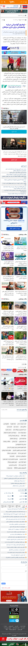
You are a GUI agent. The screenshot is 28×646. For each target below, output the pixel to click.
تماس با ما (23, 628)
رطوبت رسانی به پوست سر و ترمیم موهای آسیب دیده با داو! (14, 184)
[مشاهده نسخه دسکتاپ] (2, 2)
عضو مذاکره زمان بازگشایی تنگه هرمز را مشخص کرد (15, 557)
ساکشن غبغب (23, 427)
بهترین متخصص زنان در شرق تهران (10, 459)
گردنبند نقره (9, 427)
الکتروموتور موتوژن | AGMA (20, 468)
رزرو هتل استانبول (14, 438)
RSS (7, 629)
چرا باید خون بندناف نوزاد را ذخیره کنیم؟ (18, 172)
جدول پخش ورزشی (7, 502)
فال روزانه (10, 499)
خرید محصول (14, 160)
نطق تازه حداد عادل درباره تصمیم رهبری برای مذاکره (15, 519)
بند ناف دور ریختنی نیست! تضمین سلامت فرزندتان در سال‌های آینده (15, 191)
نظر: (26, 571)
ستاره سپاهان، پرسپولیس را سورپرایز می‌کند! (15, 476)
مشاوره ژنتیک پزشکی (6, 450)
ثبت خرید (14, 132)
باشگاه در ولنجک (6, 441)
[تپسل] (2, 108)
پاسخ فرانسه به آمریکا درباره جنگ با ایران (17, 527)
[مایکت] (14, 621)
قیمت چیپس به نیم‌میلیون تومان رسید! (18, 555)
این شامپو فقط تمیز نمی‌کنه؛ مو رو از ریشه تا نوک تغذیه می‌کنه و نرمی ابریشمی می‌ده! (14, 187)
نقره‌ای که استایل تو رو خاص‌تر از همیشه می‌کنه (16, 174)
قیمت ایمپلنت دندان (22, 424)
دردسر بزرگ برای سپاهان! (19, 481)
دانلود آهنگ (23, 435)
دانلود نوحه (12, 456)
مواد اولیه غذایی (22, 438)
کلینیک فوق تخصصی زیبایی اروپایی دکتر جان (16, 447)
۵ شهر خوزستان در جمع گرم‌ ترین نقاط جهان (17, 550)
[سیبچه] (14, 610)
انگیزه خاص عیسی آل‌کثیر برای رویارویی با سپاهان (14, 478)
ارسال (3, 583)
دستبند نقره (16, 427)
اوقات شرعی (22, 502)
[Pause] (3, 123)
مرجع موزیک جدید (22, 433)
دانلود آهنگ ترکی (22, 462)
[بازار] (14, 617)
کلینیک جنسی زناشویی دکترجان (19, 450)
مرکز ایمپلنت (9, 468)
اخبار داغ (17, 506)
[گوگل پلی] (14, 613)
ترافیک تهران (22, 499)
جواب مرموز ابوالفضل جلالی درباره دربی (17, 534)
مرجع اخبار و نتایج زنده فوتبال (10, 433)
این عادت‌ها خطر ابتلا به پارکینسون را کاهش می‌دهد (15, 511)
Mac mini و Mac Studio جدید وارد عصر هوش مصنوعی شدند (14, 177)
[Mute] (5, 123)
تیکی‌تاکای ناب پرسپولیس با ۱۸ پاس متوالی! (16, 529)
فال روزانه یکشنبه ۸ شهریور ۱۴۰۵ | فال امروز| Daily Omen (14, 514)
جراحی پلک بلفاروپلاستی (21, 444)
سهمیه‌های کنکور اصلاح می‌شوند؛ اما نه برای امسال (15, 545)
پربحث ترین (2, 506)
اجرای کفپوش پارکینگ (12, 462)
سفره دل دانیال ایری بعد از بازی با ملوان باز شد (16, 552)
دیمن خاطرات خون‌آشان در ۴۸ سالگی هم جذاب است (15, 542)
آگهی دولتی (20, 629)
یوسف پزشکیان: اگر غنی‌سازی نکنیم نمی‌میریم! (16, 509)
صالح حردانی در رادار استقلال (19, 486)
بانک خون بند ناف (22, 465)
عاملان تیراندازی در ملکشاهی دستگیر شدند (17, 524)
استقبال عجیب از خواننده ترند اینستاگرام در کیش (15, 521)
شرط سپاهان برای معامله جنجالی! (18, 483)
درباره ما (5, 626)
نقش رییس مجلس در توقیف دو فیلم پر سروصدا (16, 547)
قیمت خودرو (22, 496)
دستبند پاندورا (8, 430)
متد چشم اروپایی (22, 441)
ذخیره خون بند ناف (22, 453)
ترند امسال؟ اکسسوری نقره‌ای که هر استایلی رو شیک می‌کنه (15, 180)
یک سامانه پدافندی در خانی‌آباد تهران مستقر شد (16, 539)
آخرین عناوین (23, 506)
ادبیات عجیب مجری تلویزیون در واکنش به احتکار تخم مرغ (14, 516)
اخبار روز (16, 626)
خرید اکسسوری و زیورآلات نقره (19, 430)
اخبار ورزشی (11, 626)
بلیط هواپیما (13, 424)
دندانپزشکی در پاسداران (21, 456)
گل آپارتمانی (14, 441)
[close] (1, 636)
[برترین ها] (12, 2)
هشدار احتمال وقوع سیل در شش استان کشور (16, 537)
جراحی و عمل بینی (13, 465)
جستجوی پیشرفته (12, 629)
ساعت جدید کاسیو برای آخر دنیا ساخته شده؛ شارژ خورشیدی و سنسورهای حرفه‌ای (16, 170)
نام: (26, 565)
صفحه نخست (22, 626)
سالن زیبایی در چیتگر (11, 453)
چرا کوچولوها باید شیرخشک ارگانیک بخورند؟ (17, 193)
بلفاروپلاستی (6, 424)
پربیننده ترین (9, 506)
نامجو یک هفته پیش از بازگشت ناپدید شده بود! (16, 532)
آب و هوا (10, 496)
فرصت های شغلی (16, 628)
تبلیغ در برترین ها (8, 628)
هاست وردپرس (23, 459)
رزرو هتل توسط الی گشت (13, 435)
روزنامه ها (23, 493)
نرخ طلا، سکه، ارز (8, 493)
